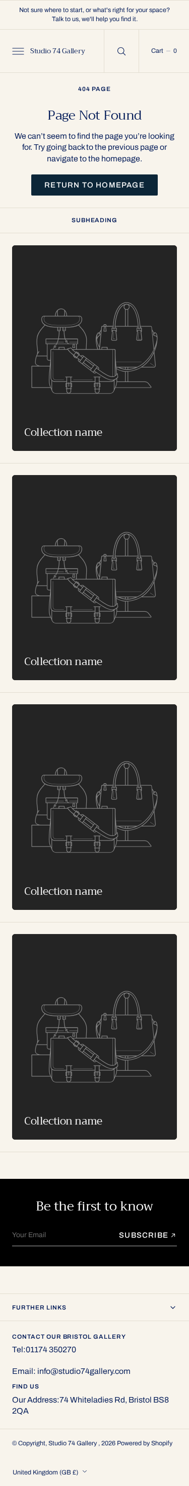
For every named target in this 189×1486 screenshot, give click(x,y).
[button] (17, 51)
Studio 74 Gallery (73, 1443)
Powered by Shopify (144, 1443)
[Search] (121, 51)
